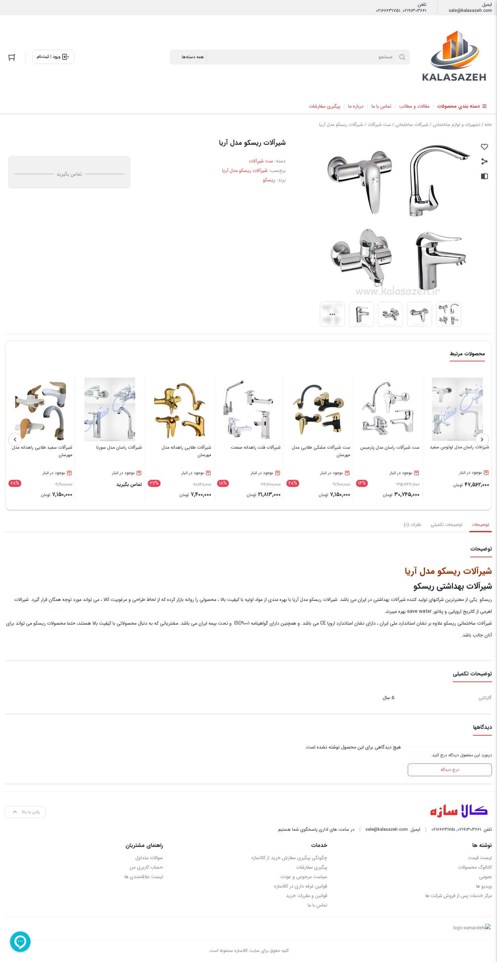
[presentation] (482, 439)
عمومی (485, 876)
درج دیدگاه (450, 769)
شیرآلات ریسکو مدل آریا (244, 170)
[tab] (480, 525)
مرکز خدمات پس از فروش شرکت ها (458, 895)
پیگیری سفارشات (311, 867)
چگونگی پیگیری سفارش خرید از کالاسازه (289, 858)
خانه (488, 124)
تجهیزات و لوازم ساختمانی (456, 124)
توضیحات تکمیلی (447, 524)
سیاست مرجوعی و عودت (303, 876)
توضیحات (480, 524)
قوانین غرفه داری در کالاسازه (300, 886)
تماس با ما (317, 905)
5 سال (388, 697)
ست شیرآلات (379, 124)
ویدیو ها (484, 886)
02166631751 (388, 11)
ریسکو (269, 180)
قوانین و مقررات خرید (306, 895)
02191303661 (414, 11)
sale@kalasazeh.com (470, 11)
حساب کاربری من (146, 867)
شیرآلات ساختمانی (411, 124)
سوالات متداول (149, 858)
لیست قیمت (480, 858)
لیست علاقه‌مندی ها (143, 876)
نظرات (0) (412, 524)
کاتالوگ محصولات (475, 867)
